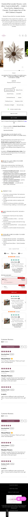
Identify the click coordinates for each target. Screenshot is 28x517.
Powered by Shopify (14, 510)
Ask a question (14, 248)
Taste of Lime (19, 90)
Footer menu (13, 485)
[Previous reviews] (2, 266)
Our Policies (13, 488)
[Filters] (21, 347)
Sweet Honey (10, 93)
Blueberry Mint (19, 101)
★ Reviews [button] (7, 513)
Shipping (9, 82)
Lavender (18, 93)
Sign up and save (13, 492)
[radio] (14, 281)
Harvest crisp (20, 105)
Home (13, 73)
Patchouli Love (9, 101)
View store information (8, 130)
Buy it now (14, 117)
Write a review (10, 346)
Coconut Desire (9, 90)
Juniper (20, 97)
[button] (11, 256)
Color (14, 87)
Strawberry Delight (9, 105)
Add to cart (14, 292)
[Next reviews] (25, 266)
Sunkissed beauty (11, 97)
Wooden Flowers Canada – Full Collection (13, 238)
